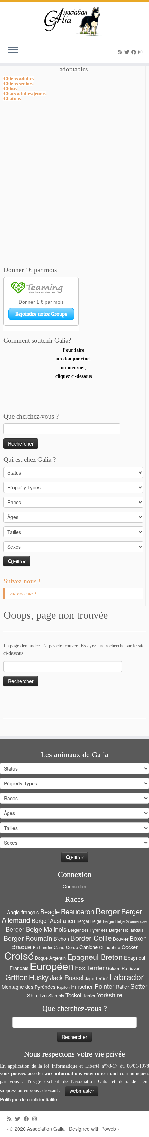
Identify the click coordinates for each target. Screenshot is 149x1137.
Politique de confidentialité (28, 1099)
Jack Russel (67, 977)
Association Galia (46, 1128)
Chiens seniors (18, 83)
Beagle (50, 911)
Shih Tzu (37, 995)
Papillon (63, 987)
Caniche (88, 946)
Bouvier (120, 939)
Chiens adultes (18, 79)
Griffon (16, 977)
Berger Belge (89, 921)
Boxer (138, 938)
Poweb (108, 1128)
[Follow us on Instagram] (141, 52)
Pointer (104, 986)
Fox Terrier (90, 967)
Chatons (12, 98)
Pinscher (82, 986)
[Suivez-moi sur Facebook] (134, 52)
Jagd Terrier (96, 978)
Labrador (126, 976)
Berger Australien (53, 920)
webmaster (82, 1090)
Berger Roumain (27, 938)
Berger (108, 911)
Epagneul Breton (95, 957)
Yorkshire (109, 994)
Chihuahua (109, 947)
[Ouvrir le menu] (13, 50)
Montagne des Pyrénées (28, 986)
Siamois (56, 995)
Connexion (74, 886)
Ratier (122, 986)
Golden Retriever (122, 968)
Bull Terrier (42, 947)
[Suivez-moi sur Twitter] (127, 52)
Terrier (89, 995)
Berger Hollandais (126, 930)
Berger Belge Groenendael (125, 921)
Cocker (130, 946)
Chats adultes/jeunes (24, 93)
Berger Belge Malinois (36, 929)
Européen (51, 965)
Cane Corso (66, 947)
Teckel (73, 995)
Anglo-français (23, 912)
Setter (138, 986)
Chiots (10, 89)
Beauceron (77, 911)
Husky (39, 977)
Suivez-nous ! (21, 581)
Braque (21, 946)
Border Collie (91, 938)
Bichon (61, 938)
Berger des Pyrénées (88, 930)
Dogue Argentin (50, 958)
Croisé (19, 955)
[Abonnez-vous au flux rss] (121, 52)
